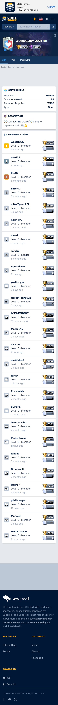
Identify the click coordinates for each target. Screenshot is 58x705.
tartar (14, 375)
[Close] (2, 7)
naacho (15, 344)
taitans (15, 453)
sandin (15, 251)
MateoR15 (17, 329)
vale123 (15, 157)
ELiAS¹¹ (15, 173)
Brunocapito (18, 469)
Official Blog (9, 645)
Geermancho (18, 422)
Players (8, 26)
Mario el (15, 516)
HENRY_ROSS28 (21, 297)
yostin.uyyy (17, 282)
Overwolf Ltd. (17, 693)
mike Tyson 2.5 (20, 204)
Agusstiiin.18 (18, 266)
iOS (8, 677)
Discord (36, 651)
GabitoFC (16, 219)
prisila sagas (18, 500)
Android (10, 684)
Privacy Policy (38, 622)
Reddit (6, 651)
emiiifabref (17, 360)
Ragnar (15, 484)
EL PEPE (15, 407)
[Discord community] (9, 699)
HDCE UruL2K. (19, 531)
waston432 (17, 142)
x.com (35, 645)
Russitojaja (17, 391)
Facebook (37, 658)
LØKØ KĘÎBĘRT (20, 313)
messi (14, 235)
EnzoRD (15, 188)
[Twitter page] (15, 699)
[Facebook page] (4, 699)
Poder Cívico (18, 438)
